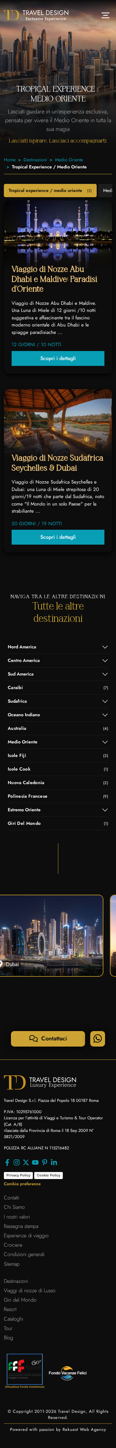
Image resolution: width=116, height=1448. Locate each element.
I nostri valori (17, 1216)
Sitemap (12, 1264)
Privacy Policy (18, 1175)
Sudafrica (17, 701)
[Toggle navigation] (105, 15)
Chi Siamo (14, 1207)
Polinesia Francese (58, 796)
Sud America (21, 674)
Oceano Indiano (24, 714)
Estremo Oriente (24, 809)
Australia (58, 728)
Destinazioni (35, 159)
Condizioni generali (24, 1254)
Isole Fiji (58, 755)
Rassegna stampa (21, 1226)
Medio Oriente (69, 159)
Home (9, 159)
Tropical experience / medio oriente (50, 190)
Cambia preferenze (22, 1184)
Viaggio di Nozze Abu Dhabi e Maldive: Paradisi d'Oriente (54, 279)
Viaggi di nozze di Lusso (29, 1290)
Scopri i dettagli (58, 358)
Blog (8, 1337)
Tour (8, 1328)
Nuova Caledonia (58, 782)
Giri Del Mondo (58, 823)
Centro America (24, 660)
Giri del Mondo (20, 1300)
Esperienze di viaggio (26, 1235)
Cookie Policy (48, 1175)
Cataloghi (13, 1319)
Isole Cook (58, 769)
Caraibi (58, 687)
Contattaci (53, 1038)
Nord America (22, 647)
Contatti (11, 1197)
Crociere (13, 1245)
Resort (10, 1309)
